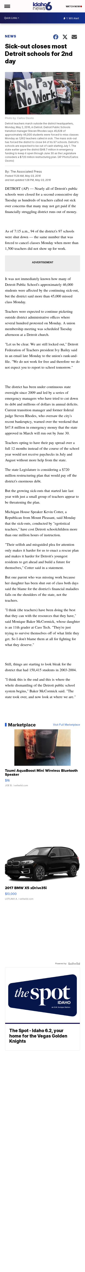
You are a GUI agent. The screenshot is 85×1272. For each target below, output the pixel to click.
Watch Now (73, 6)
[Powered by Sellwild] (74, 963)
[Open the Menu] (7, 6)
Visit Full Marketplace (66, 724)
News (10, 36)
